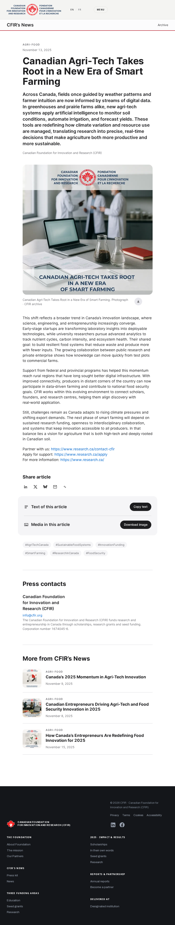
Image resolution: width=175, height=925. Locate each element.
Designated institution (104, 906)
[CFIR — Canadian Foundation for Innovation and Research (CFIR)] (34, 9)
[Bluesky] (45, 487)
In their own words (102, 850)
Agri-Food (31, 44)
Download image (135, 524)
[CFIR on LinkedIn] (113, 825)
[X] (35, 487)
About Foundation (19, 844)
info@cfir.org (32, 615)
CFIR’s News (20, 25)
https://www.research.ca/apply (80, 454)
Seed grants (15, 906)
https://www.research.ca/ (82, 460)
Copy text (140, 506)
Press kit (12, 875)
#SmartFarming (35, 553)
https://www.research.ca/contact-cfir (83, 449)
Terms (126, 815)
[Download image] (138, 301)
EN (72, 9)
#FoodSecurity (95, 553)
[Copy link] (65, 487)
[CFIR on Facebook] (122, 825)
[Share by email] (55, 487)
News (10, 881)
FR (79, 9)
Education (13, 900)
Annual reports (99, 881)
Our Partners (15, 856)
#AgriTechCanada (36, 544)
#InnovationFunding (111, 544)
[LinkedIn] (26, 487)
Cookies (138, 815)
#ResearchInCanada (65, 553)
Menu (101, 9)
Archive (163, 25)
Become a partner (102, 887)
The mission (15, 850)
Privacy (114, 815)
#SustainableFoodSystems (73, 544)
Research (13, 912)
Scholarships (98, 844)
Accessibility (154, 815)
